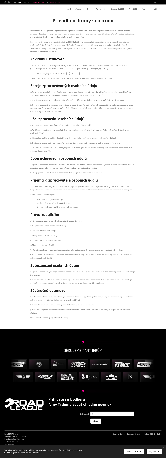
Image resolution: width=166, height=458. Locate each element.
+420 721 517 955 (54, 2)
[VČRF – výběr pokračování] (55, 364)
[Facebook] (5, 2)
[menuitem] (69, 9)
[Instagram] (8, 2)
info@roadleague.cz (37, 2)
